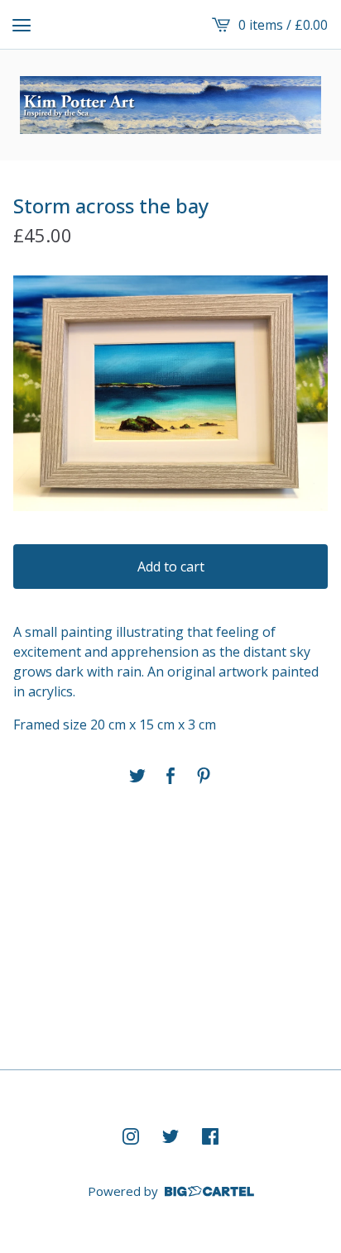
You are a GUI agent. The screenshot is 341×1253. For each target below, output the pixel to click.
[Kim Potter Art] (170, 105)
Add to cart (170, 566)
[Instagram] (130, 1136)
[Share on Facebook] (170, 776)
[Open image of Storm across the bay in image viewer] (170, 393)
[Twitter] (170, 1136)
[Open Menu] (21, 24)
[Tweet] (137, 776)
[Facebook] (210, 1136)
